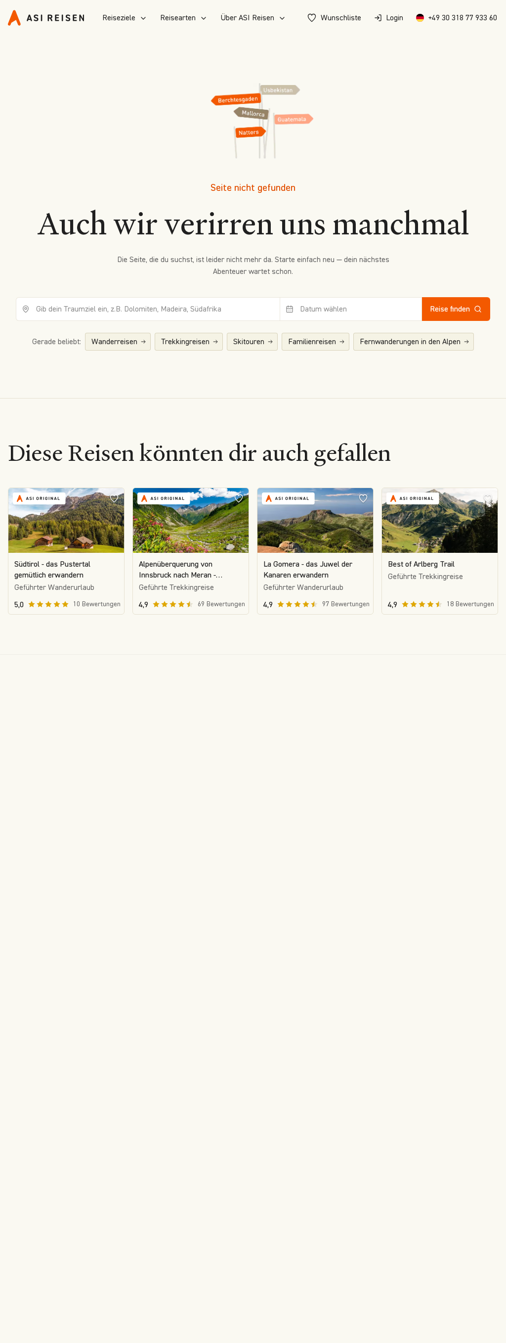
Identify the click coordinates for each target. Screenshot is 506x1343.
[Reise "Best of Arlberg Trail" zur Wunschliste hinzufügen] (488, 498)
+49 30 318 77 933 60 (462, 17)
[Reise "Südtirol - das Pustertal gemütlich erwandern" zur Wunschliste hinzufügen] (114, 498)
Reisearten (178, 17)
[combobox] (148, 309)
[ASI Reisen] (46, 18)
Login (394, 17)
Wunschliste (341, 17)
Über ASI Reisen (247, 17)
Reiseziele (118, 17)
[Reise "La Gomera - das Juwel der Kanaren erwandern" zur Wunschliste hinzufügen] (363, 498)
